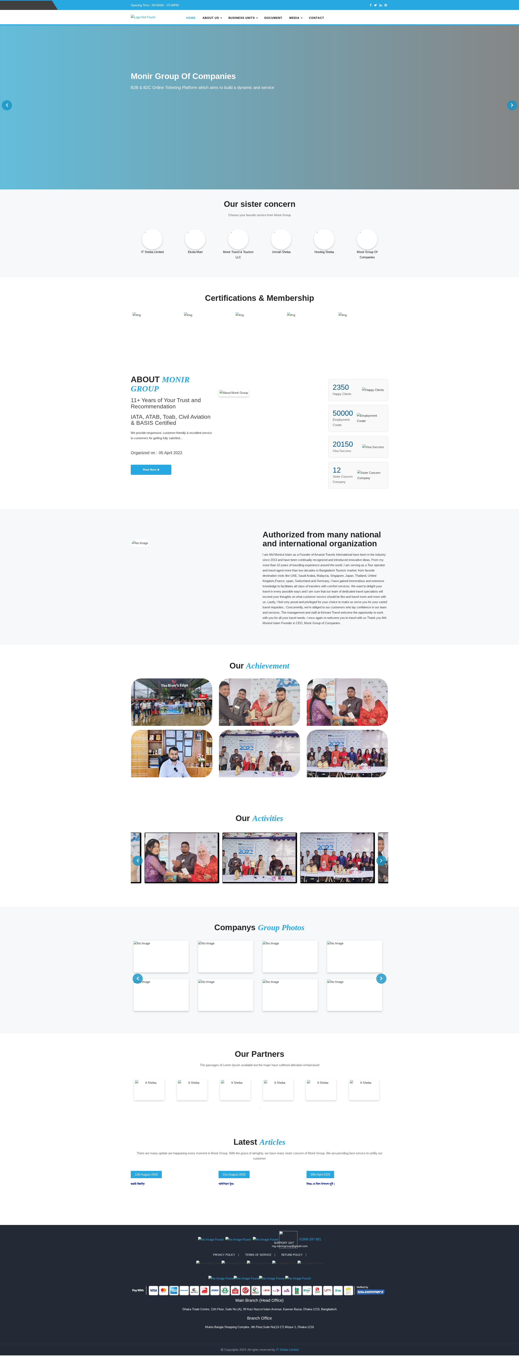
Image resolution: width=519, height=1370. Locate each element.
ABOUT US (211, 17)
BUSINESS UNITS (241, 17)
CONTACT (316, 17)
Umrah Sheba (195, 252)
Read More (150, 469)
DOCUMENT (273, 17)
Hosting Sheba (238, 252)
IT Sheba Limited (287, 1349)
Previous (7, 105)
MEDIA (294, 17)
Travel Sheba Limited (367, 252)
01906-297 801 (310, 1239)
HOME (191, 17)
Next (512, 105)
